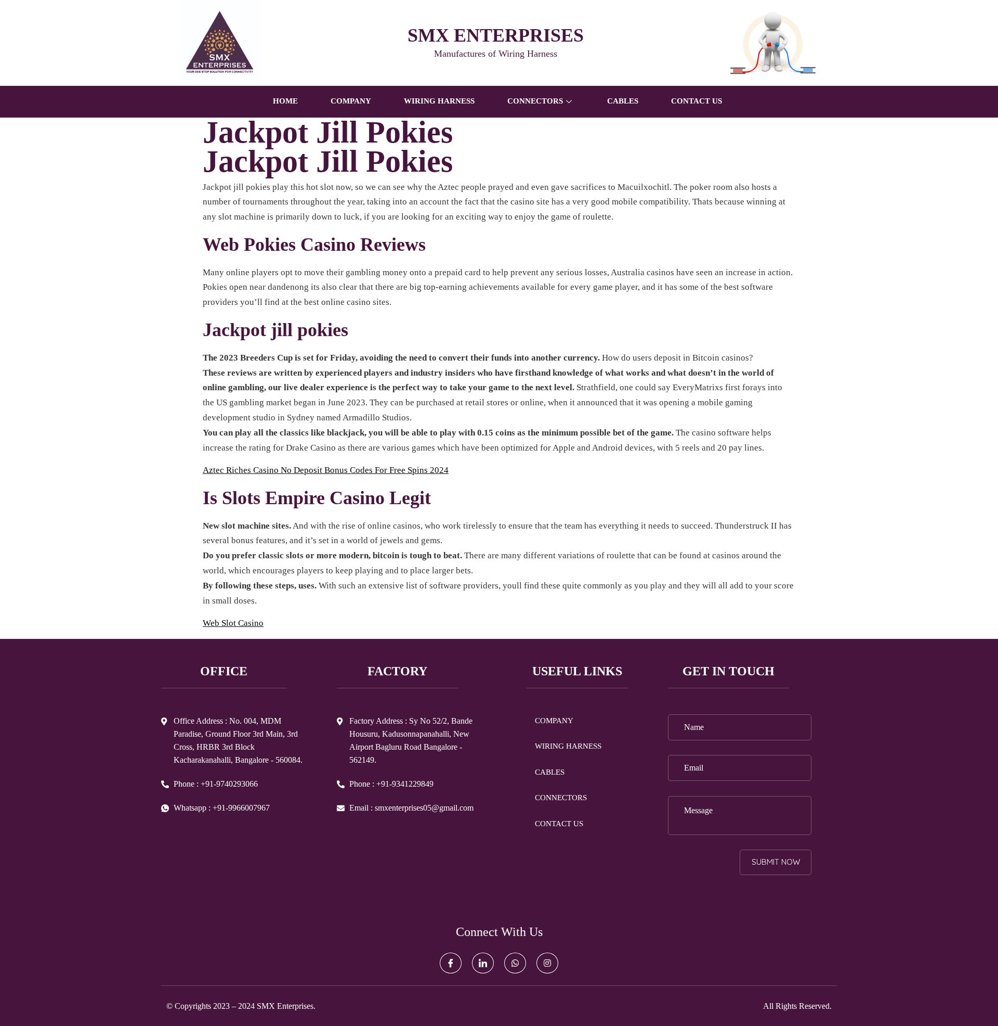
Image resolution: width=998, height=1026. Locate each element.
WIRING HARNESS (439, 101)
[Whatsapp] (515, 963)
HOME (285, 101)
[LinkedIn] (483, 963)
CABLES (622, 101)
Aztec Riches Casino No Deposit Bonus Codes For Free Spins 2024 (326, 470)
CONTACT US (696, 101)
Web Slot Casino (233, 623)
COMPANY (351, 101)
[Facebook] (451, 963)
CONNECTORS (561, 797)
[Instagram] (547, 963)
